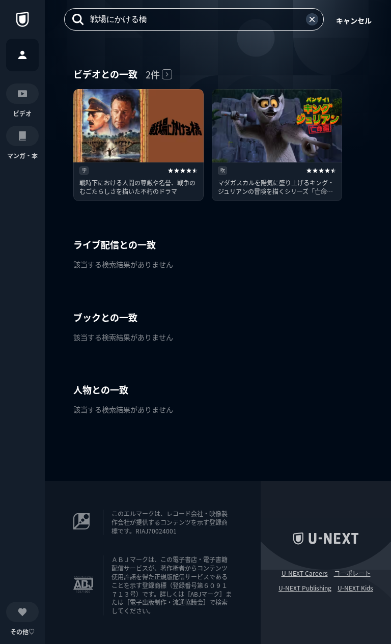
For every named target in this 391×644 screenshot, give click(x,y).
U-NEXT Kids (355, 588)
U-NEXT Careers (305, 573)
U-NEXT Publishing (304, 588)
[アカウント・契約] (22, 55)
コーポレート (352, 573)
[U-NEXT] (22, 19)
